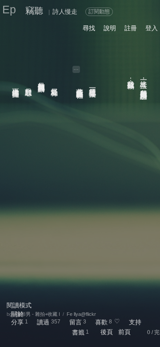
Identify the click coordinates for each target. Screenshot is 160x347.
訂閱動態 (99, 11)
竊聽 (34, 11)
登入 (151, 28)
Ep (9, 9)
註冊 (130, 28)
